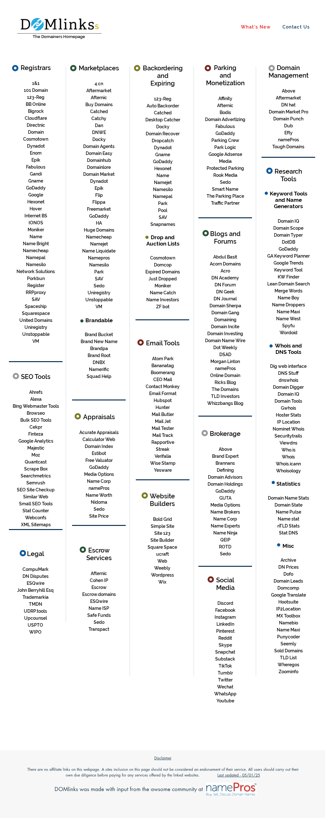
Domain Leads (288, 581)
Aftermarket (98, 90)
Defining (225, 470)
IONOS (36, 222)
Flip (99, 195)
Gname (35, 180)
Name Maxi (288, 311)
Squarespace (36, 313)
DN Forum (225, 284)
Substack (225, 658)
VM (35, 341)
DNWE (99, 132)
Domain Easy (99, 153)
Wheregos (288, 664)
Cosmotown (35, 139)
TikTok (225, 665)
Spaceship (36, 306)
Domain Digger (288, 387)
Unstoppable (36, 334)
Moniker (163, 285)
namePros (288, 139)
